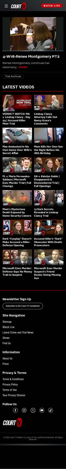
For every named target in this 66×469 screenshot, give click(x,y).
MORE (23, 67)
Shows (6, 337)
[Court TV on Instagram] (24, 410)
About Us (7, 358)
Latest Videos (18, 87)
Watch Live (52, 5)
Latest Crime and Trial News (18, 332)
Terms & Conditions (13, 379)
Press (6, 363)
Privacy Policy (10, 384)
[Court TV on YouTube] (41, 410)
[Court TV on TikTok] (50, 410)
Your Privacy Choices (14, 395)
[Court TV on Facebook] (15, 410)
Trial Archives (13, 76)
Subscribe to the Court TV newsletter (23, 306)
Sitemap (7, 321)
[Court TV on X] (33, 410)
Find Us (7, 343)
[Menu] (6, 5)
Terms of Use (10, 389)
